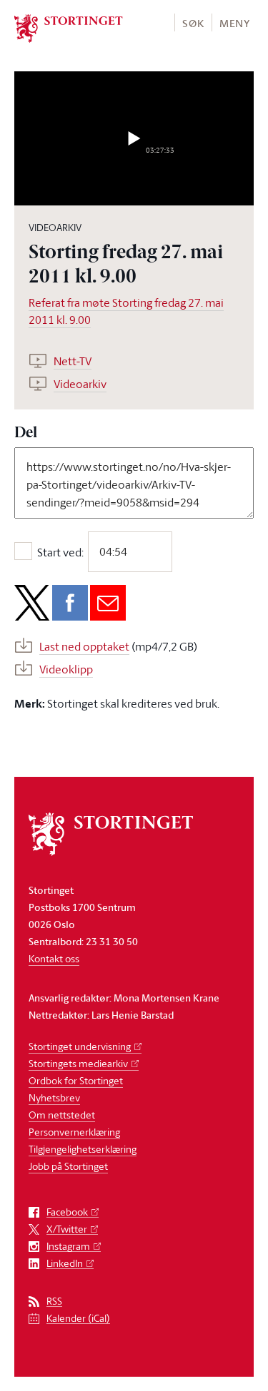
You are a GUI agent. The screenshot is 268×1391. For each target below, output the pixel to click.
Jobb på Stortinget (68, 1166)
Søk (193, 23)
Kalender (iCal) (78, 1318)
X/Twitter (66, 1229)
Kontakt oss (54, 958)
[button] (192, 22)
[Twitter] (32, 603)
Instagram (68, 1246)
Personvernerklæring (74, 1131)
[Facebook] (70, 603)
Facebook (67, 1212)
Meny (234, 23)
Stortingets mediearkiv (78, 1063)
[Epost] (108, 603)
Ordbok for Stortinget (76, 1080)
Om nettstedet (62, 1114)
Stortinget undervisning (80, 1046)
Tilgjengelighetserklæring (83, 1149)
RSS (54, 1301)
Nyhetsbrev (54, 1097)
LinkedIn (64, 1263)
